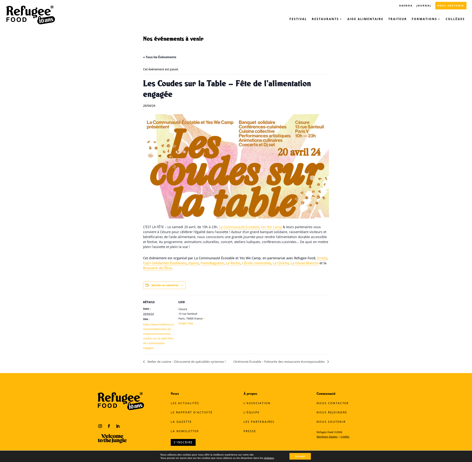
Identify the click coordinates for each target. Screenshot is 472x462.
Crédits (345, 436)
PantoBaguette (212, 263)
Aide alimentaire (365, 19)
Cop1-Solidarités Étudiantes (165, 263)
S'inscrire (183, 442)
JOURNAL (424, 5)
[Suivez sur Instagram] (100, 426)
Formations (424, 19)
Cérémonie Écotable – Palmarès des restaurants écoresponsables (279, 362)
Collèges (456, 19)
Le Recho (233, 263)
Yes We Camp (271, 227)
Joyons (193, 263)
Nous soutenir (331, 422)
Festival (298, 19)
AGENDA (406, 5)
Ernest (322, 258)
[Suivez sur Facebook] (109, 426)
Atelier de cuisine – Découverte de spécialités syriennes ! (186, 362)
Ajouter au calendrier (165, 285)
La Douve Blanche (305, 263)
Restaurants (325, 19)
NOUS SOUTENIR (450, 5)
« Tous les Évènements (159, 57)
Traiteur (397, 19)
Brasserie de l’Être (157, 268)
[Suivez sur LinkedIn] (118, 426)
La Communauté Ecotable (239, 227)
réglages (269, 457)
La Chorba (281, 263)
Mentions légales (327, 436)
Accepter (300, 456)
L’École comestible (256, 263)
